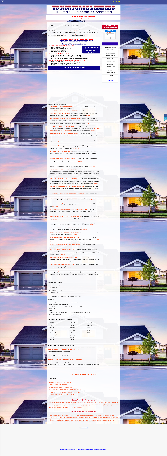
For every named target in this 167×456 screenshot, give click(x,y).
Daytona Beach (94, 413)
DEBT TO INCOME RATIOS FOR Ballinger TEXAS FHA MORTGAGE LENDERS (66, 227)
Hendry (59, 404)
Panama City (73, 419)
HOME (48, 1)
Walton (75, 407)
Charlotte (74, 402)
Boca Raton (55, 413)
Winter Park (111, 420)
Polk (93, 405)
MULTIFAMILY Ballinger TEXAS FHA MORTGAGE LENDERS (62, 158)
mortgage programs (62, 34)
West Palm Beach (105, 420)
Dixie (92, 402)
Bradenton (66, 413)
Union (66, 407)
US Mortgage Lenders (53, 452)
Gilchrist (113, 402)
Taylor (63, 407)
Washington (79, 407)
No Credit (61, 29)
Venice (84, 420)
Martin (50, 405)
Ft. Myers (70, 415)
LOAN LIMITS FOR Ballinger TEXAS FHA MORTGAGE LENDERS (63, 222)
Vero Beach (88, 420)
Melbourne (70, 417)
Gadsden (109, 402)
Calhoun (70, 402)
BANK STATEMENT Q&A (62, 1)
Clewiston (80, 413)
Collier (82, 402)
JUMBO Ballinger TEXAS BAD (56, 264)
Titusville (80, 420)
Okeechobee (71, 405)
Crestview (89, 413)
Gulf (50, 404)
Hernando (64, 404)
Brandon (70, 413)
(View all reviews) (110, 35)
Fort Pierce (59, 415)
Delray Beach (110, 413)
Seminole (109, 405)
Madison (110, 404)
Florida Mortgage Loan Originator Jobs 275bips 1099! (60, 382)
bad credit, (88, 121)
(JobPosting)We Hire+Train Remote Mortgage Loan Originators (62, 385)
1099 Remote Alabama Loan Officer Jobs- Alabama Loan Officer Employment (65, 389)
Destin (50, 415)
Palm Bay (58, 419)
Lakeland (51, 417)
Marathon (60, 417)
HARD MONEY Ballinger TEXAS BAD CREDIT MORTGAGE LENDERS (64, 270)
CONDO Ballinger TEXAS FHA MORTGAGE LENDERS (61, 140)
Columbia (86, 402)
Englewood (54, 415)
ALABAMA (83, 1)
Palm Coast (67, 419)
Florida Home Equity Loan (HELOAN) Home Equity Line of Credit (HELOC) (64, 392)
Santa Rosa (100, 405)
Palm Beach (83, 405)
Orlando (110, 417)
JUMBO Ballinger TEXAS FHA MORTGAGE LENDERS (61, 164)
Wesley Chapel (98, 420)
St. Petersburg (62, 420)
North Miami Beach (93, 417)
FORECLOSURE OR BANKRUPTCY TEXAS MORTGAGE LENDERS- (64, 110)
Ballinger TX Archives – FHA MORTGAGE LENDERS (65, 359)
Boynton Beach (61, 413)
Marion (117, 404)
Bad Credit (56, 29)
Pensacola (78, 419)
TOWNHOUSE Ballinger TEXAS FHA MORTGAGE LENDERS (62, 145)
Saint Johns (113, 405)
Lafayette (94, 404)
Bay (56, 402)
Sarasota (105, 405)
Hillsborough (73, 404)
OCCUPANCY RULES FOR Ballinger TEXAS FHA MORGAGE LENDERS (65, 244)
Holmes (77, 404)
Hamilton (53, 404)
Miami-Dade (54, 405)
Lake (97, 404)
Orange (75, 405)
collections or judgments (66, 130)
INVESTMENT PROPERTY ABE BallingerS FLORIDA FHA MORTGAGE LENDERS (67, 186)
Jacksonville (99, 415)
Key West (105, 415)
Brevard (62, 402)
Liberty (106, 404)
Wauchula (93, 420)
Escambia (98, 402)
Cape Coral (75, 413)
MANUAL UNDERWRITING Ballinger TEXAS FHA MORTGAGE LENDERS (65, 216)
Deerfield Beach (100, 413)
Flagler (102, 402)
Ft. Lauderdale (65, 415)
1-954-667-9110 (116, 1)
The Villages (76, 420)
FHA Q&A (55, 1)
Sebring (113, 419)
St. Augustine (56, 420)
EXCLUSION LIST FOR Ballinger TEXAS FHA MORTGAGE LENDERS (64, 232)
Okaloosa (66, 405)
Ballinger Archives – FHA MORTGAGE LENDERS (64, 349)
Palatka (54, 419)
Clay (80, 402)
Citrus (77, 402)
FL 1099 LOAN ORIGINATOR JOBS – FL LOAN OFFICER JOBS (62, 391)
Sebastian (110, 419)
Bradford (59, 402)
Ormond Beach (115, 417)
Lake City (113, 415)
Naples (98, 417)
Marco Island (65, 417)
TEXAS (87, 1)
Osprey (50, 419)
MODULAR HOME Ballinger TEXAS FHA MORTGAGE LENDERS (63, 178)
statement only (72, 34)
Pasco (87, 405)
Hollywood (86, 415)
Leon (101, 404)
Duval (95, 402)
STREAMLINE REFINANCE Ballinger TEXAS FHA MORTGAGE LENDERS (65, 198)
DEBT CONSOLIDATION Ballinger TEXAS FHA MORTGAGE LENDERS (64, 203)
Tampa (71, 420)
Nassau (62, 405)
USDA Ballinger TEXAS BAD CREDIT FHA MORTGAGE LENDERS (63, 257)
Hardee (56, 404)
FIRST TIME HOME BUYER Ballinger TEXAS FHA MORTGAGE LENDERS (65, 118)
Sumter (55, 407)
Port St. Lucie (90, 419)
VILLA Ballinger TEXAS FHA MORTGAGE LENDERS (60, 151)
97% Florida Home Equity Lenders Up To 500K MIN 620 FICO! (62, 394)
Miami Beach (78, 417)
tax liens (56, 130)
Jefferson (90, 404)
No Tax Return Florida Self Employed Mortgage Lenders (60, 387)
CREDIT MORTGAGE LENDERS (69, 264)
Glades (116, 402)
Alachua (51, 402)
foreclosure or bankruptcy (64, 252)
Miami (74, 417)
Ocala (101, 417)
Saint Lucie (51, 407)
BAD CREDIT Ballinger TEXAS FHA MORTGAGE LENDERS (62, 126)
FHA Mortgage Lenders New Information (84, 374)
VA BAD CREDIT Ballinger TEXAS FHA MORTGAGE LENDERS (63, 249)
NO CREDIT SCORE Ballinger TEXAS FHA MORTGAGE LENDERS (63, 133)
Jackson (86, 404)
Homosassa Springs (93, 415)
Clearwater (84, 413)
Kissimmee (109, 415)
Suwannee (59, 407)
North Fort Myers (84, 417)
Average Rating (110, 32)
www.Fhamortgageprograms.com (83, 17)
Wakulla (72, 407)
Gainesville (82, 415)
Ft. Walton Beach (75, 415)
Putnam (96, 405)
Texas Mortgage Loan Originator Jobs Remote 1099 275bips (61, 380)
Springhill (51, 420)
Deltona (115, 413)
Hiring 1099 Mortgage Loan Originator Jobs (58, 384)
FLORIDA (74, 1)
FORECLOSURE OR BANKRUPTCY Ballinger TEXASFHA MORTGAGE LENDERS (67, 193)
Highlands (68, 404)
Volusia (68, 407)
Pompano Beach (83, 419)
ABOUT (51, 1)
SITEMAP (69, 1)
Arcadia (50, 413)
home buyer (75, 30)
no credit (92, 121)
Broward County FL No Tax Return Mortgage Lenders (60, 396)
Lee (99, 404)
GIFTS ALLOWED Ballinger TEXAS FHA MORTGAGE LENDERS (63, 169)
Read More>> (89, 115)
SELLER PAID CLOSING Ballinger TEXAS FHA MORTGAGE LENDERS (64, 237)
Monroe (59, 405)
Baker (54, 402)
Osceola (79, 405)
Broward (66, 402)
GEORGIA (78, 1)
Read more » (88, 123)
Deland (105, 413)
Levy (104, 404)
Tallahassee (67, 420)
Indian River (81, 404)
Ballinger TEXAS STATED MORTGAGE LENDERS (60, 113)
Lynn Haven (55, 417)
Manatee (114, 404)
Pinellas (90, 405)
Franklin (105, 402)
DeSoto (89, 402)
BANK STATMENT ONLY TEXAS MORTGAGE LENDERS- (61, 106)
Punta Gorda (96, 419)
